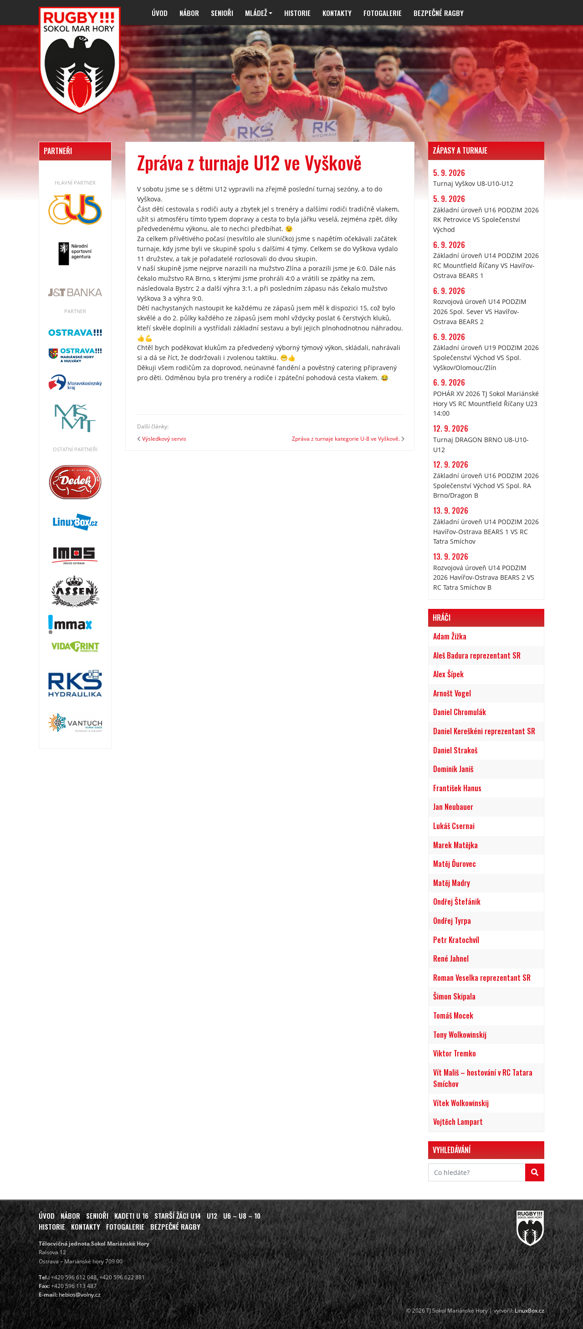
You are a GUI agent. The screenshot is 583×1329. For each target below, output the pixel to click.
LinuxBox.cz (529, 1310)
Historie (297, 13)
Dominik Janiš (453, 768)
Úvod (160, 13)
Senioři (222, 13)
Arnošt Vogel (452, 693)
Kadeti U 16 (131, 1216)
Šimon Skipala (454, 996)
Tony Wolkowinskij (459, 1034)
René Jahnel (451, 958)
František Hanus (457, 788)
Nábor (189, 13)
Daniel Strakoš (455, 750)
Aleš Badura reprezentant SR (477, 655)
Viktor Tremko (454, 1053)
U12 (212, 1216)
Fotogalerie (382, 13)
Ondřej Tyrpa (452, 920)
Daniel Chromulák (459, 711)
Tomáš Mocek (453, 1015)
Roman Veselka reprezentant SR (482, 977)
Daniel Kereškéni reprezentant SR (484, 731)
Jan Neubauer (453, 806)
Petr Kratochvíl (456, 939)
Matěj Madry (451, 882)
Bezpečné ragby (439, 13)
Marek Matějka (455, 845)
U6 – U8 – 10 (242, 1216)
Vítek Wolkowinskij (461, 1102)
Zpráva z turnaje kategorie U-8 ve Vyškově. (346, 439)
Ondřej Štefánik (457, 901)
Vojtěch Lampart (458, 1121)
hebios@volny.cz (80, 1294)
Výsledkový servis (164, 439)
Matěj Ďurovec (454, 863)
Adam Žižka (449, 636)
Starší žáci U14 (177, 1216)
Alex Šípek (448, 674)
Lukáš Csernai (454, 825)
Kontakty (337, 13)
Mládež (256, 13)
